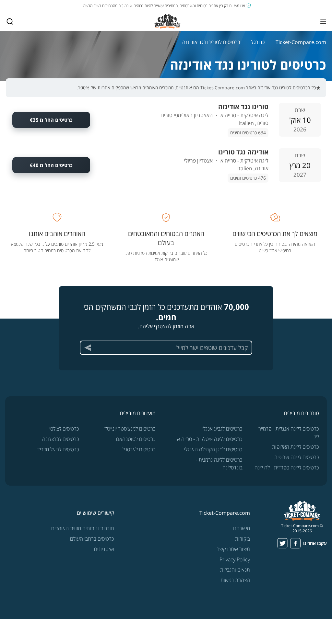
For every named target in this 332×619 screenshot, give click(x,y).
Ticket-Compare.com (301, 42)
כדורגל (258, 42)
